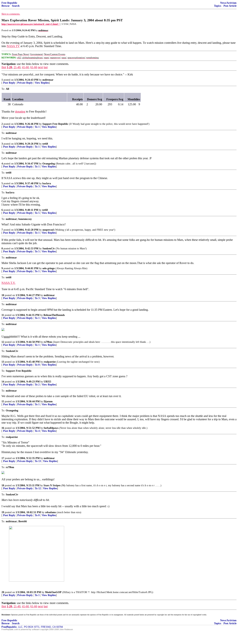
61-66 (33, 67)
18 (2, 485)
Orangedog (48, 163)
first (3, 67)
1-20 (9, 67)
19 (2, 512)
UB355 (47, 381)
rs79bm (48, 342)
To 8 (37, 364)
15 (2, 401)
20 (2, 592)
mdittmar (47, 79)
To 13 (38, 461)
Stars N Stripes (52, 485)
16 (2, 428)
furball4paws (51, 428)
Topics (217, 5)
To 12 (38, 488)
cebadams (50, 512)
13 (2, 361)
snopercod (48, 229)
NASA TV (13, 46)
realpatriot (50, 361)
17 (2, 458)
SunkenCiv (48, 248)
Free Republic (9, 2)
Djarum (48, 401)
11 (2, 315)
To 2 (37, 384)
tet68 (45, 143)
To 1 (37, 127)
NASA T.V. (8, 282)
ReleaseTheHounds (54, 315)
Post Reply (9, 82)
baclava (46, 183)
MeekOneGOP (53, 592)
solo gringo (48, 268)
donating (20, 111)
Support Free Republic (55, 124)
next (40, 67)
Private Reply (25, 82)
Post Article (230, 5)
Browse (5, 5)
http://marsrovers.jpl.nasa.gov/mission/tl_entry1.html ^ (30, 24)
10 (2, 295)
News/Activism (228, 2)
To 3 (37, 186)
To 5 (37, 213)
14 (2, 381)
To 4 (37, 431)
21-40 (17, 67)
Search (16, 5)
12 (2, 342)
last (46, 67)
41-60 (25, 67)
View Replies (42, 82)
